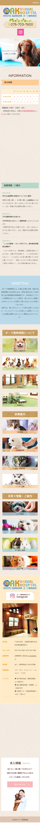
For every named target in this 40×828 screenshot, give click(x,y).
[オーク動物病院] (20, 8)
